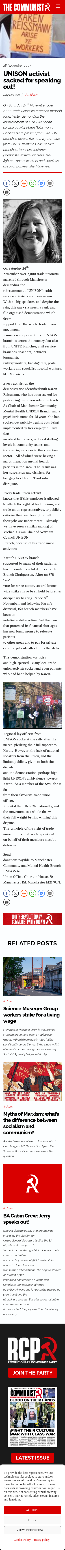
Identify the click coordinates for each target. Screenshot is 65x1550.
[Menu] (58, 6)
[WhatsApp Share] (32, 183)
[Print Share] (6, 192)
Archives (31, 95)
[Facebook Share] (6, 183)
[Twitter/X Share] (15, 183)
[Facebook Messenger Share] (41, 183)
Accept (32, 1510)
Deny (32, 1520)
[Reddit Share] (24, 183)
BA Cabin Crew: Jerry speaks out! (26, 1219)
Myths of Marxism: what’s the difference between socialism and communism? (31, 1123)
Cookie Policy (22, 1539)
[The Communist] (26, 9)
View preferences (33, 1530)
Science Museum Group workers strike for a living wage (31, 1015)
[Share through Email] (50, 183)
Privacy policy (40, 1539)
